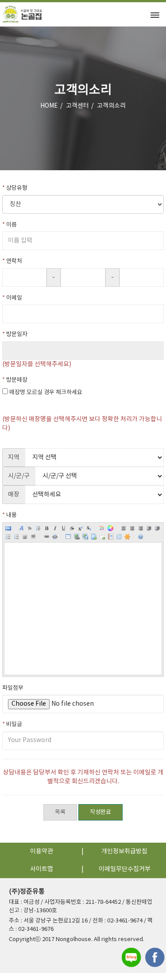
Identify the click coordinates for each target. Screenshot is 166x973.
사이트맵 (41, 869)
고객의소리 (111, 105)
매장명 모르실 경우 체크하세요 (45, 392)
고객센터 (77, 105)
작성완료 (100, 812)
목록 (60, 812)
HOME (49, 105)
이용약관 (41, 851)
